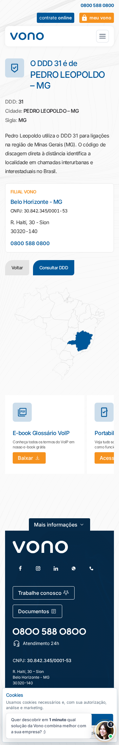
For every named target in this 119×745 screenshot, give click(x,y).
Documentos (33, 611)
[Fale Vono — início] (27, 36)
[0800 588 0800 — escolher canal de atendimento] (49, 631)
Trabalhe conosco (40, 593)
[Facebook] (20, 568)
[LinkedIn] (55, 568)
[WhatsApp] (73, 568)
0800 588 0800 (97, 5)
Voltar (17, 267)
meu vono (100, 17)
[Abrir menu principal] (102, 36)
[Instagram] (38, 568)
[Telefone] (91, 568)
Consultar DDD (53, 267)
